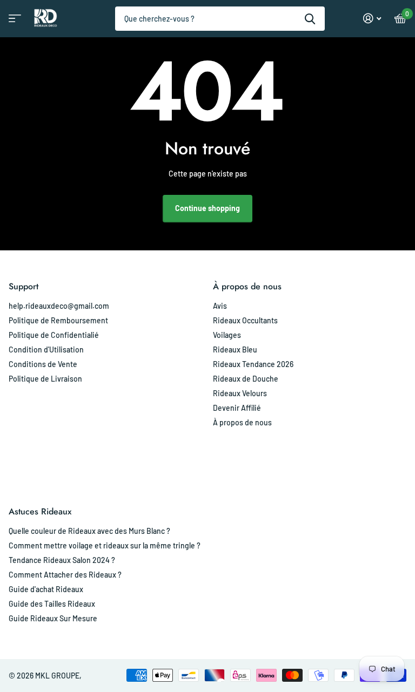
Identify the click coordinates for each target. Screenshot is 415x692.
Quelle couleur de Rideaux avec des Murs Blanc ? (89, 530)
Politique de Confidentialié (54, 335)
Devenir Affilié (237, 407)
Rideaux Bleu (235, 349)
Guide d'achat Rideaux (46, 589)
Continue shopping (207, 208)
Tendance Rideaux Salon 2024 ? (62, 560)
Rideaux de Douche (245, 378)
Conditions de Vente (43, 364)
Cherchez (310, 18)
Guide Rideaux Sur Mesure (53, 618)
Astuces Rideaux (40, 511)
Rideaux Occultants (245, 320)
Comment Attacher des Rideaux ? (65, 574)
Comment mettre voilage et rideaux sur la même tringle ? (104, 545)
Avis (220, 305)
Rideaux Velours (240, 393)
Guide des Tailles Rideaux (52, 603)
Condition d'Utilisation (46, 349)
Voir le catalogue (13, 21)
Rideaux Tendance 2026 (253, 364)
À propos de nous (247, 286)
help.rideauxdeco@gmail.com (59, 305)
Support (23, 286)
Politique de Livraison (45, 378)
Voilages (227, 335)
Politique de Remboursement (58, 320)
